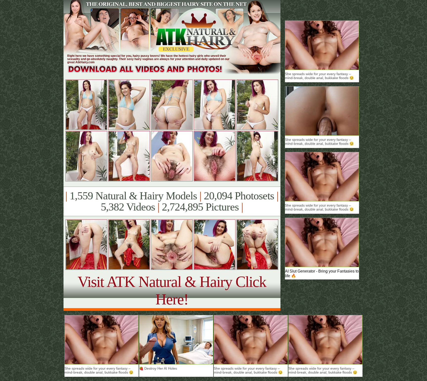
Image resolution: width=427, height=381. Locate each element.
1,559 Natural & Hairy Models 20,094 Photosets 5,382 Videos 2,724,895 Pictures (171, 201)
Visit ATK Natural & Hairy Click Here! (172, 290)
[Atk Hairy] (150, 73)
